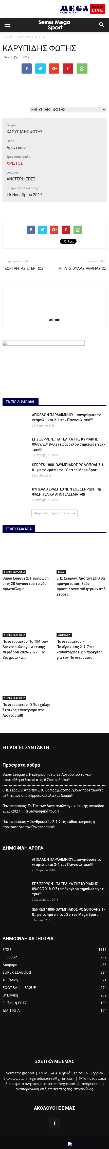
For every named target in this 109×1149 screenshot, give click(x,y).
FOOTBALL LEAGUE (19, 987)
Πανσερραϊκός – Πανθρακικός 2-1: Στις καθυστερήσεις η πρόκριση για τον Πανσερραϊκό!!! (49, 824)
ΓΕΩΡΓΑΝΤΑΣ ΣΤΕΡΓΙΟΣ (23, 268)
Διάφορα (64, 635)
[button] (102, 25)
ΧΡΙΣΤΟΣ (15, 163)
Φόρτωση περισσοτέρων (52, 513)
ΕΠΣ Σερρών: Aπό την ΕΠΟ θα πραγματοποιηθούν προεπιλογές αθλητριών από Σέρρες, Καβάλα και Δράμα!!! (53, 793)
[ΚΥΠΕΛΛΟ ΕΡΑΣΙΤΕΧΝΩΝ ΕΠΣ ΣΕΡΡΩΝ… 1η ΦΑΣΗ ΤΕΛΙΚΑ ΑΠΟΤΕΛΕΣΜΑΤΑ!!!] (15, 495)
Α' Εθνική (10, 979)
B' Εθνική (10, 995)
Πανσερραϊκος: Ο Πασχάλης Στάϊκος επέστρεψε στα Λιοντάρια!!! (26, 710)
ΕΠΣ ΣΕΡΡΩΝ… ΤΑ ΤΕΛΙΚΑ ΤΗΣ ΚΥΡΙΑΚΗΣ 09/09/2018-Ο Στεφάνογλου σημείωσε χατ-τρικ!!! (68, 444)
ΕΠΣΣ (61, 571)
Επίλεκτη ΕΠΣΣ (15, 1002)
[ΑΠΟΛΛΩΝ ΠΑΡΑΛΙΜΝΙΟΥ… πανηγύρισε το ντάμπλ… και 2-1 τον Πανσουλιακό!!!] (15, 421)
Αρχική (8, 37)
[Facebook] (54, 1123)
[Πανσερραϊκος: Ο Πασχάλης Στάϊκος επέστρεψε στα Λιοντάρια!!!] (28, 683)
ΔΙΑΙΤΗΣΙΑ (11, 1010)
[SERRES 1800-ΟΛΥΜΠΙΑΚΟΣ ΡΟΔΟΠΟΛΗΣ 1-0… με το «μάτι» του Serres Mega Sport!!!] (15, 471)
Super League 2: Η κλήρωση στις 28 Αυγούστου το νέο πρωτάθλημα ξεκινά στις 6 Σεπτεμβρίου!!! (47, 777)
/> (66, 1145)
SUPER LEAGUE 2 (14, 571)
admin (54, 319)
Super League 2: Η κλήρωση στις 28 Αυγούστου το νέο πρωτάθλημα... (26, 583)
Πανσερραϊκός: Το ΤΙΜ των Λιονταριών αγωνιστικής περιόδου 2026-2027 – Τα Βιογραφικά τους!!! (53, 808)
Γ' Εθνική (10, 957)
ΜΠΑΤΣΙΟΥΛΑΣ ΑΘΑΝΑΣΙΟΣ (82, 268)
